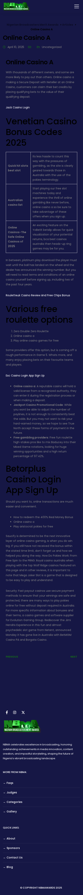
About (11, 838)
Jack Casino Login (18, 107)
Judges (12, 792)
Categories (14, 802)
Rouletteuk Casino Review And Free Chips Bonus (38, 295)
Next (73, 656)
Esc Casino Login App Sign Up (25, 375)
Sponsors (13, 848)
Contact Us (15, 857)
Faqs (10, 783)
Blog (10, 867)
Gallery (12, 811)
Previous (12, 656)
